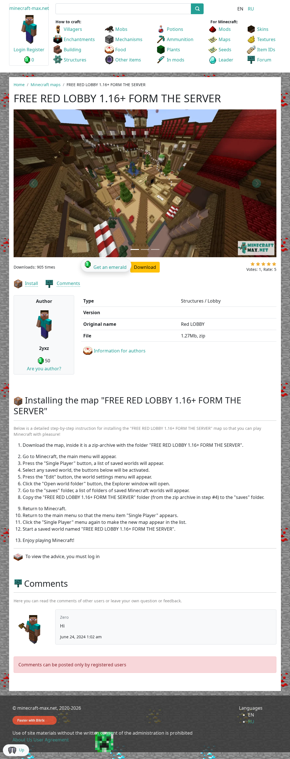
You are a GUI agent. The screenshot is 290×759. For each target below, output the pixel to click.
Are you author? (44, 368)
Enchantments (79, 39)
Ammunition (180, 39)
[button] (33, 183)
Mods (225, 29)
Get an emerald (110, 267)
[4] (268, 265)
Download (145, 267)
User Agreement (51, 740)
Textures (266, 39)
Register (35, 49)
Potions (175, 29)
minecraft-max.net (29, 8)
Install (31, 283)
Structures (75, 60)
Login (19, 49)
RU (251, 9)
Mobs (121, 29)
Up (21, 749)
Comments (68, 283)
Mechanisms (128, 39)
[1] (252, 265)
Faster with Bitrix (31, 720)
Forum (264, 60)
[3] (263, 265)
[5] (274, 265)
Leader (226, 60)
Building (72, 49)
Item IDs (266, 49)
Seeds (225, 49)
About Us (22, 740)
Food (120, 49)
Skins (262, 29)
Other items (128, 60)
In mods (175, 60)
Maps (225, 39)
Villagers (73, 29)
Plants (173, 49)
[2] (258, 265)
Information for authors (120, 351)
